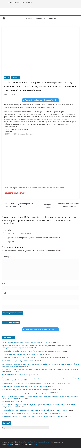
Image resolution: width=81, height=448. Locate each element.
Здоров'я (6, 77)
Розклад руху (40, 18)
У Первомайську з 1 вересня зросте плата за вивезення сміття (23, 354)
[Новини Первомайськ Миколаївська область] (4, 18)
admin (15, 94)
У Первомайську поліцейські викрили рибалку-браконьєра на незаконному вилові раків (31, 351)
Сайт (3, 303)
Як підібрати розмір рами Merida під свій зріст (17, 375)
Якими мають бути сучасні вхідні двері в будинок (18, 361)
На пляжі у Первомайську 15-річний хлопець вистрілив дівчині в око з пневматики (29, 413)
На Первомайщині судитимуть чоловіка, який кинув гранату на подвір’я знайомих (29, 390)
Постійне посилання (28, 233)
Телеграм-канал (58, 188)
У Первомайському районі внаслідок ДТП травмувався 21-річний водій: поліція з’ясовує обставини (35, 410)
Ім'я (3, 283)
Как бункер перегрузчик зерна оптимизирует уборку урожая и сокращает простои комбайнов (33, 383)
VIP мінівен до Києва (8, 401)
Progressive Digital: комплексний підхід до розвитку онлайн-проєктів (24, 386)
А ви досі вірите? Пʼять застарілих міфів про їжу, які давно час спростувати (27, 342)
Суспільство (15, 77)
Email (4, 293)
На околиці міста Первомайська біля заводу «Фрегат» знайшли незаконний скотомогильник (33, 416)
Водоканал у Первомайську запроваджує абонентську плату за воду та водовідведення (31, 357)
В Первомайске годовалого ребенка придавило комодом (18, 205)
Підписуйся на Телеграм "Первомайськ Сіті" (41, 100)
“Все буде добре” (61, 205)
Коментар (6, 257)
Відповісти (11, 242)
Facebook (48, 188)
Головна (28, 18)
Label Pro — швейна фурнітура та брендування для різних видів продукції (26, 393)
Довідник (52, 18)
